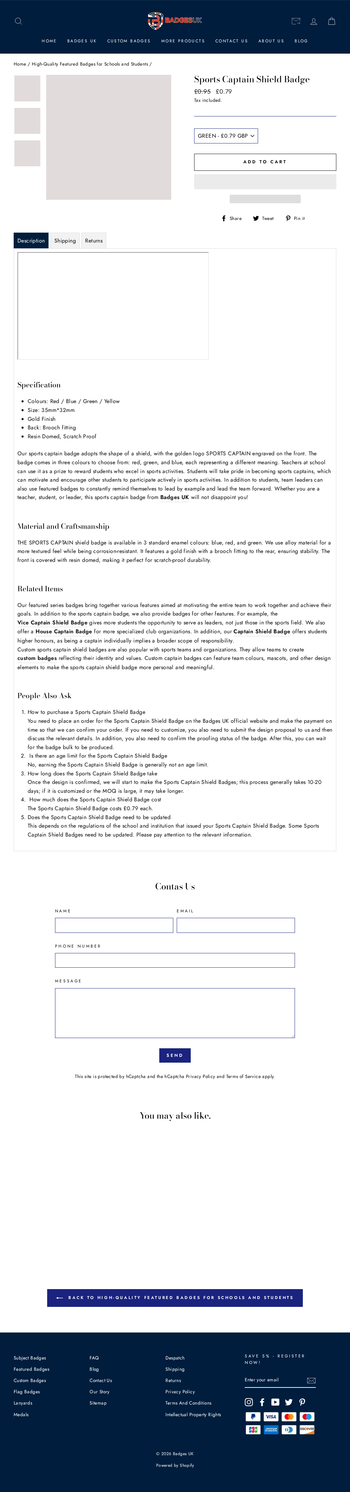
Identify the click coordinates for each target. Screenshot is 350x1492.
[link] (18, 21)
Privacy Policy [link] (200, 1076)
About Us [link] (271, 41)
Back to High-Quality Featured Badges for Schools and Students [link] (180, 1298)
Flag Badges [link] (27, 1391)
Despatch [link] (175, 1357)
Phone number (78, 946)
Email (185, 911)
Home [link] (49, 41)
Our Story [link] (100, 1391)
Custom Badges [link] (129, 41)
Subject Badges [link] (30, 1357)
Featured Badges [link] (31, 1369)
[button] (265, 181)
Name (63, 911)
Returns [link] (173, 1380)
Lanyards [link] (23, 1402)
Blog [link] (301, 41)
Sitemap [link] (98, 1402)
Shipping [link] (175, 1369)
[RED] (33, 1231)
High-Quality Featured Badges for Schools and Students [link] (90, 63)
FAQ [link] (94, 1357)
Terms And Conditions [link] (188, 1402)
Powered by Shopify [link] (175, 1465)
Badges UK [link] (82, 41)
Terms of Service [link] (243, 1076)
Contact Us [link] (231, 41)
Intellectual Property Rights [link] (193, 1414)
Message (68, 981)
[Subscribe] (311, 1380)
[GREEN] (52, 1231)
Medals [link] (21, 1414)
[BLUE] (43, 1231)
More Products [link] (183, 41)
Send (175, 1055)
